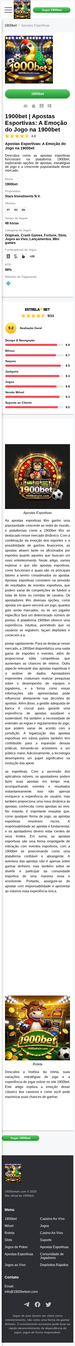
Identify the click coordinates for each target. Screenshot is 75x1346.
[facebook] (37, 1305)
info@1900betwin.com (21, 1291)
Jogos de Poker (16, 1247)
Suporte (46, 1240)
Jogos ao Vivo (15, 1265)
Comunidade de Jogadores (52, 1256)
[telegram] (26, 1305)
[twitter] (48, 1305)
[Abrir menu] (8, 9)
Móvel (9, 1226)
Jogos (44, 1226)
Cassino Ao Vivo (52, 1219)
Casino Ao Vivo (51, 1233)
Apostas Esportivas (54, 1247)
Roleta (9, 1233)
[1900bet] (23, 10)
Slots (8, 1240)
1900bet (11, 25)
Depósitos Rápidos (54, 1265)
